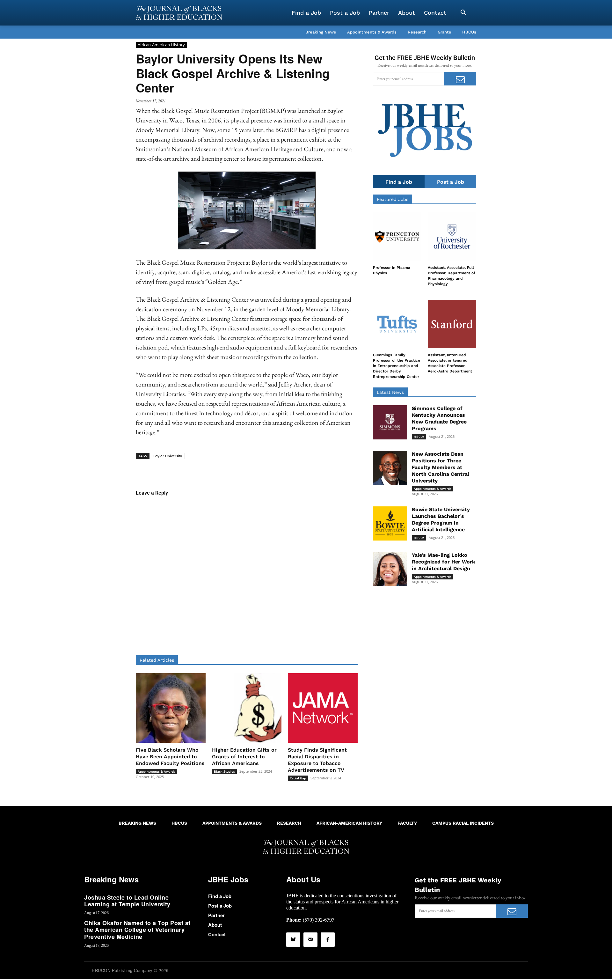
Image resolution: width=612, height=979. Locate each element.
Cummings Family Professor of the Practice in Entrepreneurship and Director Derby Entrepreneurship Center (396, 366)
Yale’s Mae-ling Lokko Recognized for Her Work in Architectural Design (443, 561)
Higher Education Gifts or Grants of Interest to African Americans (244, 756)
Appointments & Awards (156, 771)
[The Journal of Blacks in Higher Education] (179, 12)
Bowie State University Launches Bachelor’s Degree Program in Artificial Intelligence (441, 519)
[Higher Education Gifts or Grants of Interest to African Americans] (247, 708)
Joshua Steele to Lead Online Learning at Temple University (127, 901)
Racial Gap (298, 778)
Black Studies (224, 771)
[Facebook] (328, 939)
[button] (463, 13)
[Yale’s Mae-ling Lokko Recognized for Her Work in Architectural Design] (390, 569)
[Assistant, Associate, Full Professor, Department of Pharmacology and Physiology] (452, 236)
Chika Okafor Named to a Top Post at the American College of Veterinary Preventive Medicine (137, 930)
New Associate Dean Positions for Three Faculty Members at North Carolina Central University (440, 467)
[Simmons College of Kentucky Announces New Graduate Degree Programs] (390, 422)
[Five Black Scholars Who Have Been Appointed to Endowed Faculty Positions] (171, 708)
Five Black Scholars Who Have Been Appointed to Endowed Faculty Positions (170, 756)
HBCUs (419, 436)
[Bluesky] (293, 939)
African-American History (161, 45)
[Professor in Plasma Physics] (397, 236)
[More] (296, 469)
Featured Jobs (392, 199)
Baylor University (167, 455)
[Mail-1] (310, 939)
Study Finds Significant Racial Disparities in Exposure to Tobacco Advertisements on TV (317, 760)
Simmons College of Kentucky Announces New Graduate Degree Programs (439, 418)
